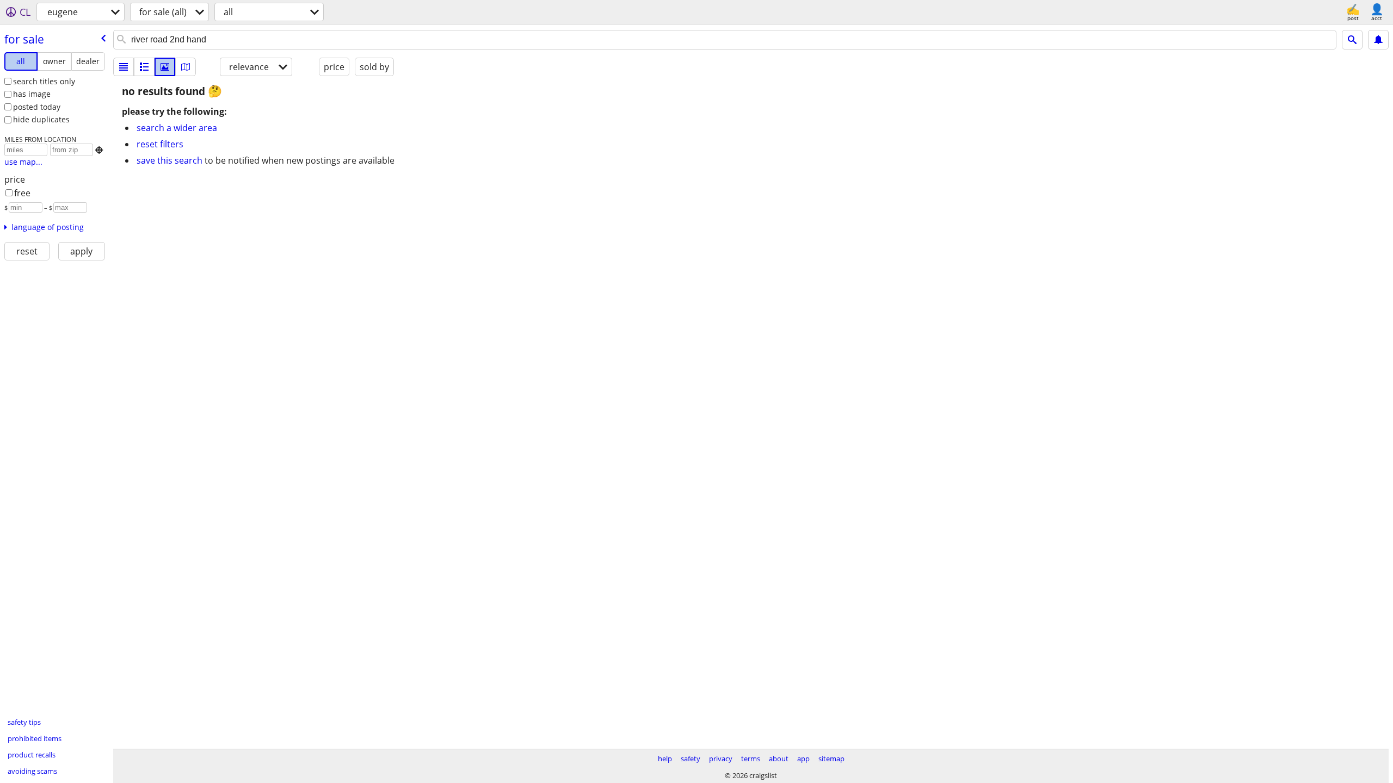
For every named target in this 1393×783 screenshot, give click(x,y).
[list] (123, 67)
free (22, 193)
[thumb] (144, 67)
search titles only (44, 81)
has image (32, 94)
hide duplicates (41, 119)
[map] (185, 67)
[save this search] (1378, 39)
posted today (36, 107)
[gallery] (165, 67)
